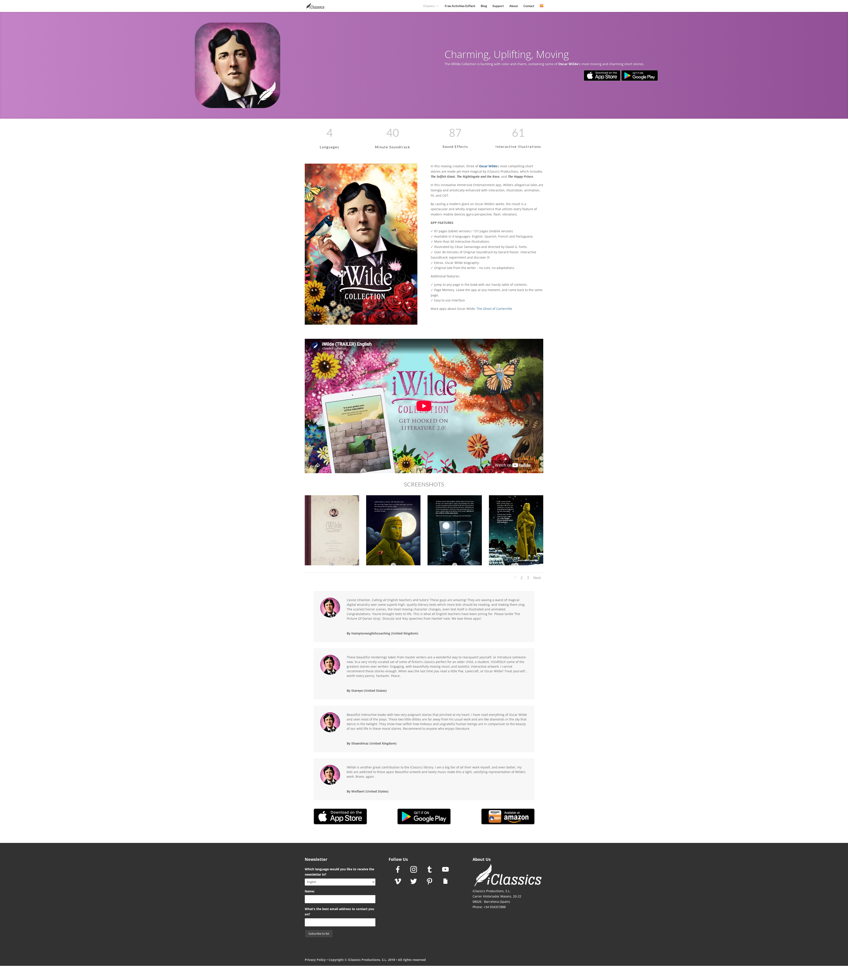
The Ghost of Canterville (494, 309)
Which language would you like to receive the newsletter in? (339, 871)
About (513, 6)
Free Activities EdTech (460, 6)
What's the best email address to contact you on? (339, 911)
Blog (484, 6)
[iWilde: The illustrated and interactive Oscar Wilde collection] (332, 565)
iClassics (429, 6)
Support (498, 6)
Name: (310, 891)
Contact (528, 6)
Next (537, 577)
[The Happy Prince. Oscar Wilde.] (393, 565)
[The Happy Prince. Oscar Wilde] (455, 565)
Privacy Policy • (317, 960)
